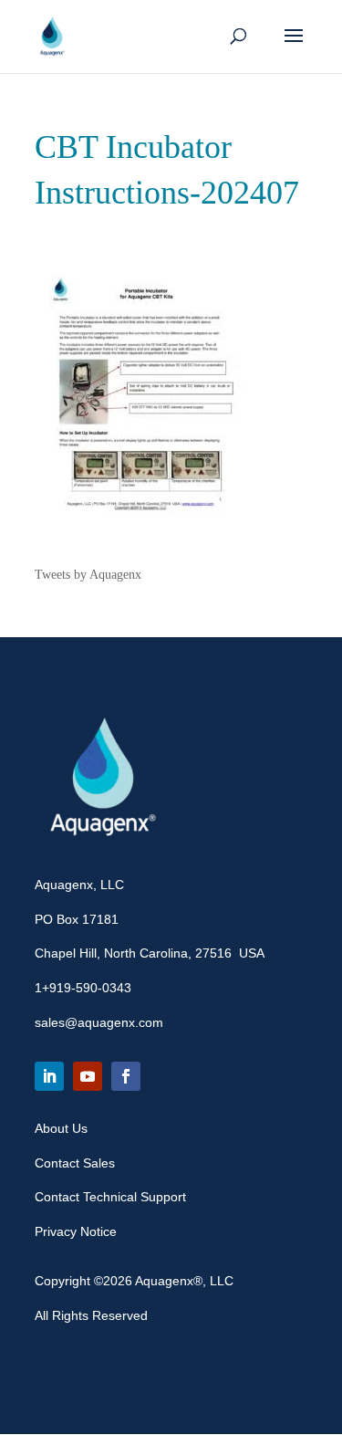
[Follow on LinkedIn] (49, 1076)
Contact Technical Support (110, 1196)
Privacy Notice (76, 1231)
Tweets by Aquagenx (88, 574)
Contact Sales (75, 1163)
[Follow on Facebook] (125, 1076)
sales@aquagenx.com (99, 1022)
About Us (61, 1128)
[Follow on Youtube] (87, 1076)
